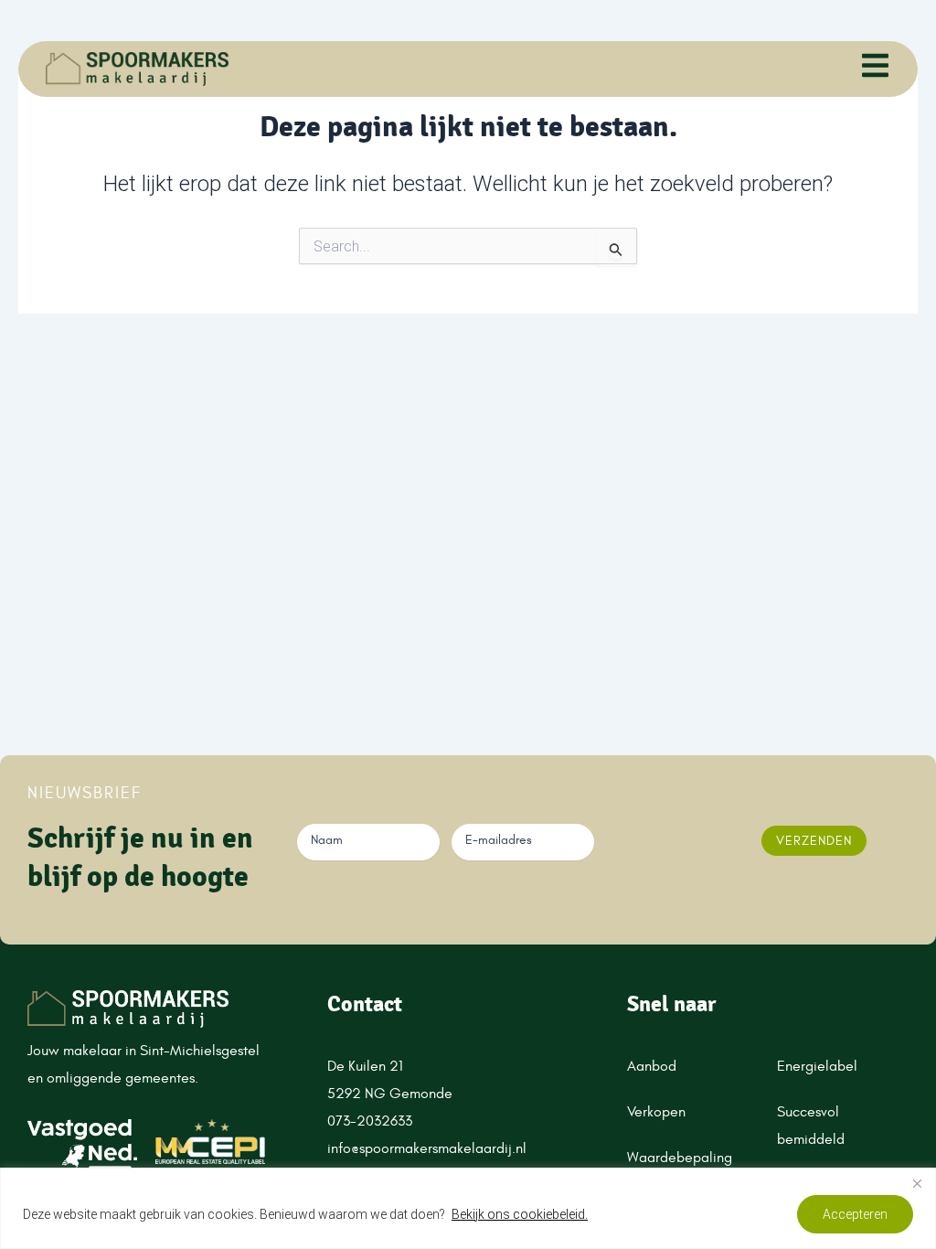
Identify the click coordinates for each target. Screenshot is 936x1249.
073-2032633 (371, 1121)
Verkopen (656, 1112)
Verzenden (814, 841)
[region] (468, 1208)
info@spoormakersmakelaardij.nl (426, 1148)
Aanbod (651, 1066)
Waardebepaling (679, 1157)
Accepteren (855, 1214)
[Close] (917, 1183)
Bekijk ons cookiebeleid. (520, 1214)
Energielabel (817, 1066)
